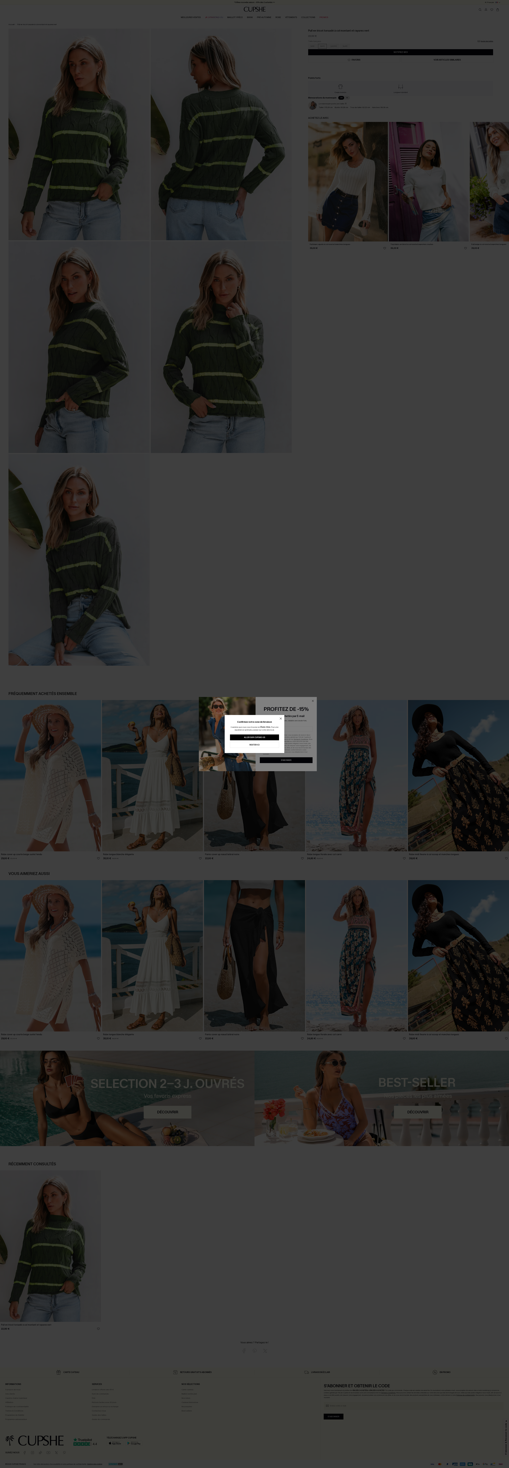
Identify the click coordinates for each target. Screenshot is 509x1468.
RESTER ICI (254, 745)
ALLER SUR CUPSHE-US (254, 737)
